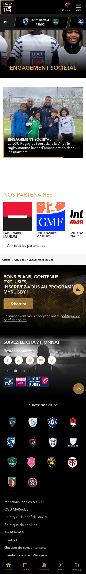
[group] (41, 22)
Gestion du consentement (25, 547)
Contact (10, 539)
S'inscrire (18, 304)
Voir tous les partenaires (26, 245)
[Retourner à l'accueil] (7, 15)
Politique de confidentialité (26, 516)
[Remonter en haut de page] (78, 388)
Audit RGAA (14, 532)
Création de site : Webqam (25, 555)
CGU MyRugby (16, 509)
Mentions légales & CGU (24, 501)
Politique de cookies (20, 524)
